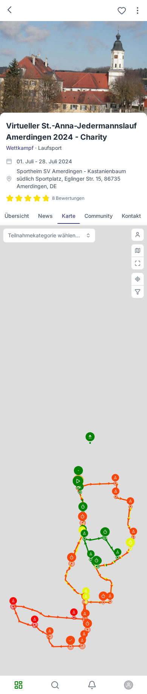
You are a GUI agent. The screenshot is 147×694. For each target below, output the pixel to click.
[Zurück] (9, 10)
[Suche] (55, 685)
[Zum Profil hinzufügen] (122, 10)
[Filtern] (137, 291)
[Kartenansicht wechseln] (137, 250)
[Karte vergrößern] (137, 263)
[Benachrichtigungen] (92, 685)
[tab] (17, 216)
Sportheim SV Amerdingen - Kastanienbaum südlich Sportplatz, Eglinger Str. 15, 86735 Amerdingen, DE (71, 178)
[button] (71, 559)
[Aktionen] (137, 10)
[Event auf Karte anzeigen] (137, 279)
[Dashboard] (18, 685)
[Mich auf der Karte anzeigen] (137, 234)
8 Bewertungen (68, 198)
